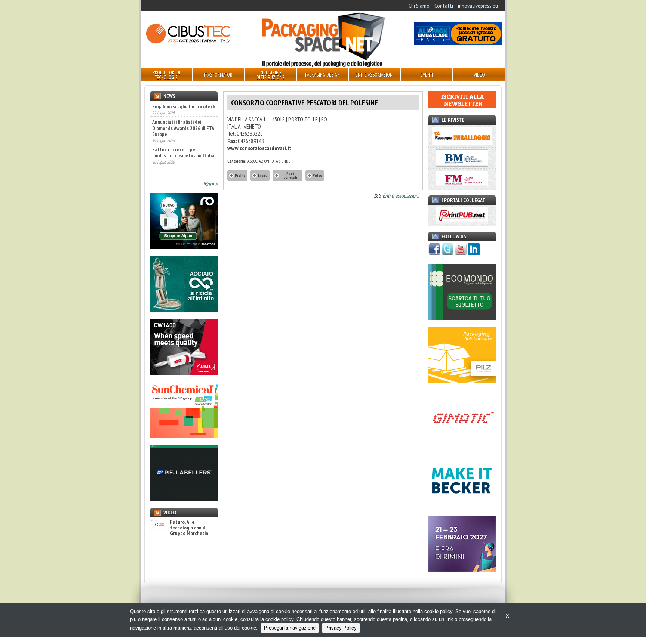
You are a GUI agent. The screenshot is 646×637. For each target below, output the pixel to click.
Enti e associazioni (400, 195)
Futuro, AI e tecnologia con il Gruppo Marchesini (189, 527)
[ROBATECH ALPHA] (184, 246)
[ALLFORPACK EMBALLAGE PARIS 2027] (458, 42)
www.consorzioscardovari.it (259, 148)
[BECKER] (462, 506)
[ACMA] (184, 372)
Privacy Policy (341, 628)
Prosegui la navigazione (290, 628)
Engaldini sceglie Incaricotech (183, 106)
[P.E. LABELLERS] (184, 498)
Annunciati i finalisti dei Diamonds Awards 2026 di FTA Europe (183, 128)
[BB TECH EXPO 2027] (462, 569)
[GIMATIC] (462, 443)
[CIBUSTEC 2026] (188, 42)
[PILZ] (462, 380)
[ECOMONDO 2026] (462, 317)
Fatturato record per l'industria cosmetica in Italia (183, 152)
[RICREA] (184, 309)
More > (210, 184)
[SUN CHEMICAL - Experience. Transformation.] (184, 435)
